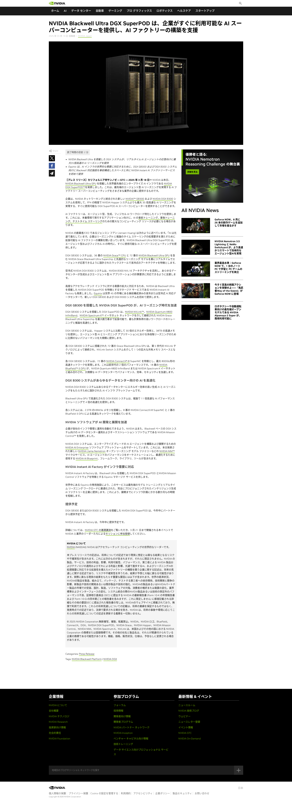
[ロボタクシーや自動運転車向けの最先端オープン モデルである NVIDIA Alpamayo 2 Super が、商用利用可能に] (195, 312)
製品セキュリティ (182, 793)
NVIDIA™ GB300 (135, 198)
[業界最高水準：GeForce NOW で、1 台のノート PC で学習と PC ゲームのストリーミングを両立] (195, 269)
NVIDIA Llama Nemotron (92, 451)
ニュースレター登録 (189, 721)
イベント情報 (185, 727)
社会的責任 (55, 732)
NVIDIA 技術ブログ (188, 710)
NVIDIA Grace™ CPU (114, 255)
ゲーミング (115, 10)
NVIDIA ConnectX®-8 (118, 361)
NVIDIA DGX (110, 659)
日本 (240, 788)
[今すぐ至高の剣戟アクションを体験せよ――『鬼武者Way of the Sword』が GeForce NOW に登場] (195, 290)
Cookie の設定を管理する (104, 793)
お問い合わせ (202, 793)
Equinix (98, 293)
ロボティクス (164, 10)
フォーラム (120, 705)
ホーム (55, 10)
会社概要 (54, 710)
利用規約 (126, 793)
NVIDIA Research (58, 721)
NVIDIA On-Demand (189, 738)
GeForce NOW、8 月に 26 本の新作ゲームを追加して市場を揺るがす (229, 222)
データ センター (81, 10)
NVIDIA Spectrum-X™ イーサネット (99, 315)
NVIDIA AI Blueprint (87, 458)
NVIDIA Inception (123, 732)
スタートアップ (205, 10)
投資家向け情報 (57, 727)
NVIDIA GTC (185, 732)
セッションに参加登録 (118, 533)
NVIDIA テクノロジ (59, 716)
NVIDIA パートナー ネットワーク (131, 727)
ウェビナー (184, 716)
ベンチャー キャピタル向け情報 (131, 738)
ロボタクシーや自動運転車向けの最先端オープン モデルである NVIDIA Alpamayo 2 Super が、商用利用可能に (228, 312)
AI (65, 10)
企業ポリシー (162, 793)
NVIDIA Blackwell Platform (87, 659)
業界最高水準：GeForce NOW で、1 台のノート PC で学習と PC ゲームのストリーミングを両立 (228, 267)
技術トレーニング (123, 744)
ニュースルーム (186, 705)
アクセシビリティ (143, 793)
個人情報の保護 (57, 793)
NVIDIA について (58, 705)
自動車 (100, 10)
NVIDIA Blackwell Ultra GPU (80, 183)
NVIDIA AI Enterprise (77, 447)
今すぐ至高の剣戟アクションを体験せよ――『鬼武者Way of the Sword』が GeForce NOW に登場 (229, 289)
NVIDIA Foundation (59, 738)
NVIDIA (71, 547)
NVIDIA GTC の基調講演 (98, 530)
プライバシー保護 (78, 793)
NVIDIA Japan (85, 36)
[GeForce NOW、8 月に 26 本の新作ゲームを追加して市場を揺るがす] (195, 225)
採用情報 (118, 710)
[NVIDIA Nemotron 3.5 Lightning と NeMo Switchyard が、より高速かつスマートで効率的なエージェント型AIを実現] (195, 247)
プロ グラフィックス (139, 10)
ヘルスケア (184, 10)
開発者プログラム (123, 721)
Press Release (86, 653)
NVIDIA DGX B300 (163, 198)
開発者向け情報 (122, 716)
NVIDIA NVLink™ (134, 311)
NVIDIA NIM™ (167, 451)
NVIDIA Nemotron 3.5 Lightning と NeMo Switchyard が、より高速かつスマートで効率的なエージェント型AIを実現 (229, 247)
